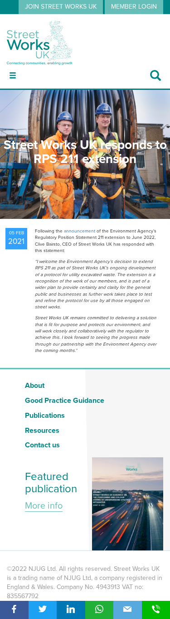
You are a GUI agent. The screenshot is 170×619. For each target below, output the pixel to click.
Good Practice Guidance (64, 400)
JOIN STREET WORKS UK (61, 6)
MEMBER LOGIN (134, 6)
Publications (45, 415)
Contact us (42, 445)
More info (44, 505)
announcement (79, 231)
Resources (42, 430)
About (34, 385)
